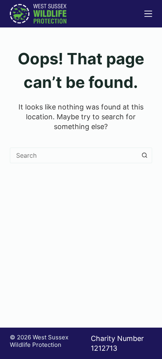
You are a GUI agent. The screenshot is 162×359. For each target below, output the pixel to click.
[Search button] (144, 155)
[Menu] (148, 14)
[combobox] (73, 155)
